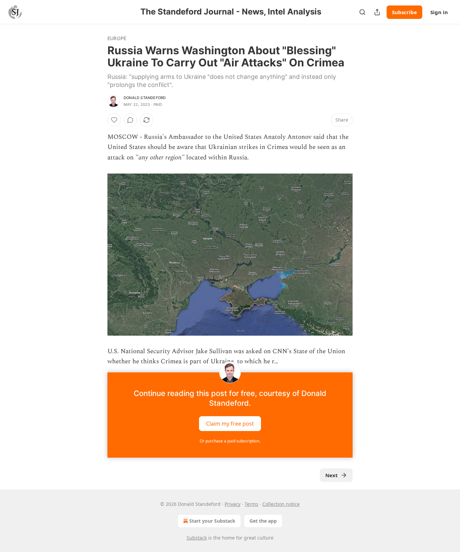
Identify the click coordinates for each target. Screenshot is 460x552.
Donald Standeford (145, 97)
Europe (116, 38)
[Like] (114, 120)
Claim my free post (230, 423)
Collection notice (281, 504)
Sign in (439, 12)
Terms (251, 504)
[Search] (362, 12)
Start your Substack (212, 521)
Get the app (263, 521)
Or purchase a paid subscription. (230, 441)
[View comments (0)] (130, 120)
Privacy (232, 504)
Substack (197, 537)
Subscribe (404, 12)
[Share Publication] (377, 12)
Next (331, 475)
